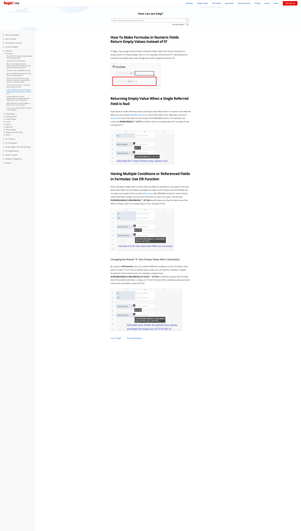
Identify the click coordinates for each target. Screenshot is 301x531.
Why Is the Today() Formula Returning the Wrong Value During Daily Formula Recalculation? (18, 66)
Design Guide (202, 3)
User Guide (216, 3)
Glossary (189, 3)
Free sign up (290, 3)
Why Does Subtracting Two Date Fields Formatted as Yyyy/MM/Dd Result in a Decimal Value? (18, 80)
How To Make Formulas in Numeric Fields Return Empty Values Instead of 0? (18, 92)
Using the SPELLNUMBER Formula (18, 70)
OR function (148, 193)
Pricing (257, 3)
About (267, 3)
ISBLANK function (137, 115)
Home (276, 3)
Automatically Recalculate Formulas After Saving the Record (18, 75)
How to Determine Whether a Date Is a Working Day (19, 109)
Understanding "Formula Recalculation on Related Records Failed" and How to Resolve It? (18, 98)
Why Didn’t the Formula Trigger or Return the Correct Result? (18, 104)
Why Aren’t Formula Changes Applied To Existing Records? (19, 57)
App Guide (229, 3)
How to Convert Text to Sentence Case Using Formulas (18, 86)
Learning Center (244, 3)
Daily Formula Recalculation (16, 61)
